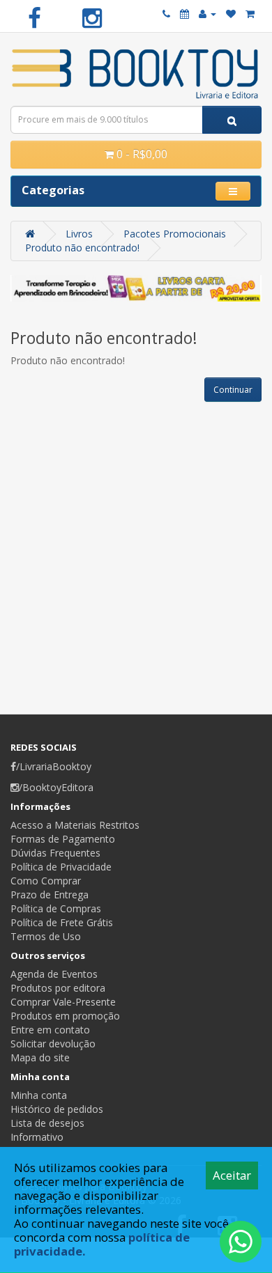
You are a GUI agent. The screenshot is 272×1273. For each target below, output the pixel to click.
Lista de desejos (47, 1123)
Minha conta (38, 1095)
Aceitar (232, 1175)
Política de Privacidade (61, 866)
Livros (79, 233)
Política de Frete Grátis (61, 922)
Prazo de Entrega (49, 894)
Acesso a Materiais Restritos (74, 824)
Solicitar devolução (53, 1043)
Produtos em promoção (65, 1015)
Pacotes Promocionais (174, 233)
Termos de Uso (45, 936)
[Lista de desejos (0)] (231, 13)
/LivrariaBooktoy (53, 766)
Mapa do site (40, 1057)
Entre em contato (50, 1029)
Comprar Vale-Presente (63, 1001)
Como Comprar (45, 880)
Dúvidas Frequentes (55, 852)
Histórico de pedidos (56, 1109)
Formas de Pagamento (62, 838)
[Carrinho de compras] (250, 13)
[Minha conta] (207, 13)
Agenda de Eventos (54, 974)
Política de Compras (55, 908)
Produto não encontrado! (82, 247)
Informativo (36, 1136)
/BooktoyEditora (56, 787)
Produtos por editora (57, 987)
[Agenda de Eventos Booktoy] (184, 13)
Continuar (232, 390)
